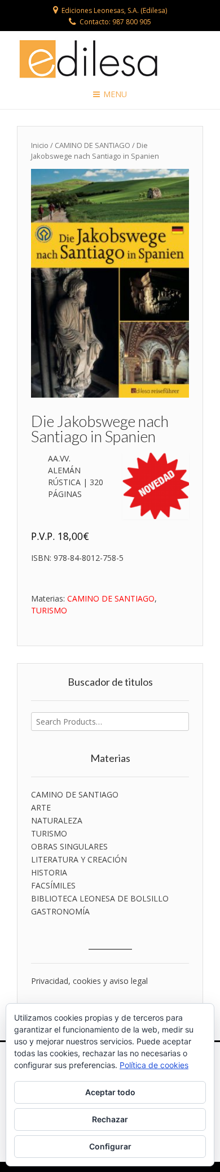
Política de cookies (154, 1065)
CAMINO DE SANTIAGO (92, 145)
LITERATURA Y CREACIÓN (79, 859)
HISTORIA (49, 872)
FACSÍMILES (53, 885)
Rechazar (110, 1119)
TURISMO (49, 610)
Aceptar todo (110, 1092)
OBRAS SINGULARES (69, 846)
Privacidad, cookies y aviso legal (89, 980)
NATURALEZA (56, 820)
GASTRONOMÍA (60, 911)
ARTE (41, 807)
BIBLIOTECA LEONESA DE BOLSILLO (100, 898)
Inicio (40, 145)
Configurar (110, 1146)
